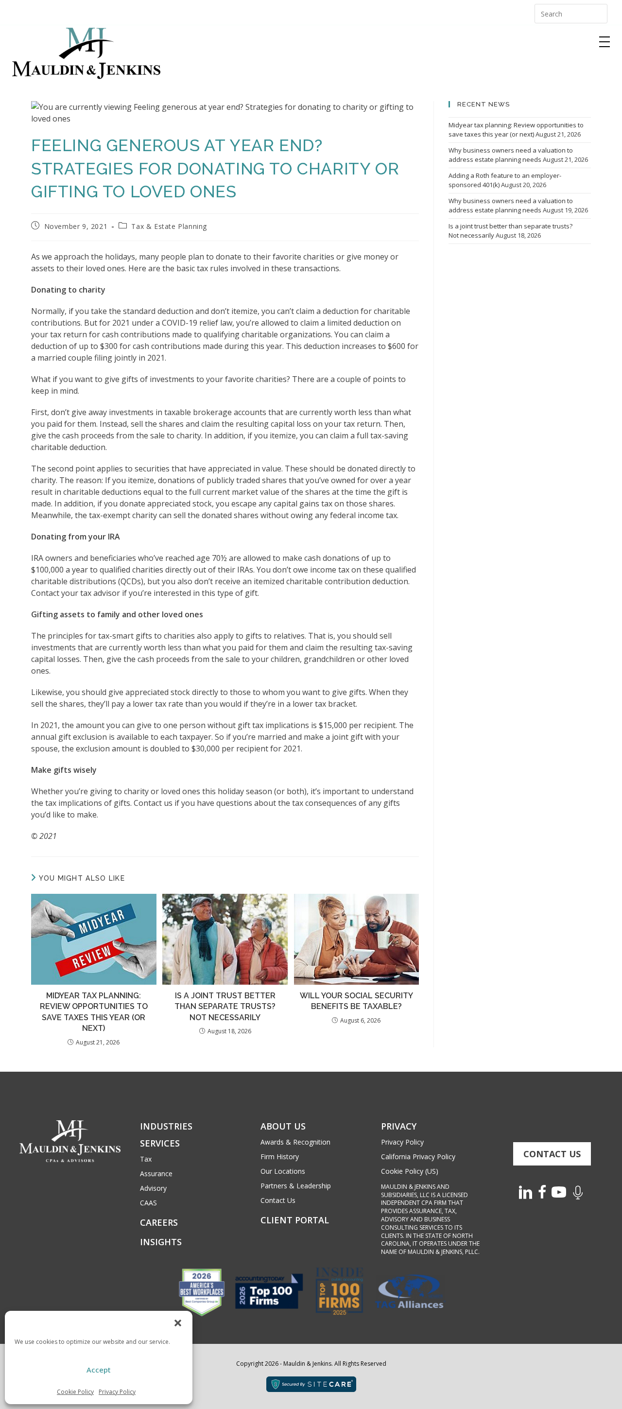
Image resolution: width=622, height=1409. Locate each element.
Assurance (156, 1173)
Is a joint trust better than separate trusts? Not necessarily (225, 1006)
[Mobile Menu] (604, 41)
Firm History (279, 1156)
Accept (98, 1369)
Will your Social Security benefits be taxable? (356, 1001)
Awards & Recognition (295, 1142)
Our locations (282, 1171)
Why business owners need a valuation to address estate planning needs (511, 155)
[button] (178, 1323)
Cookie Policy (75, 1392)
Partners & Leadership (295, 1185)
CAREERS (159, 1222)
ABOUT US (283, 1126)
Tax (146, 1159)
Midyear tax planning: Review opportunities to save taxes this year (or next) (94, 1012)
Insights (161, 1242)
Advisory (153, 1188)
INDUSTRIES (166, 1126)
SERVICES (160, 1143)
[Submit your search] (597, 12)
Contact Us (277, 1200)
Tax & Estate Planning (169, 226)
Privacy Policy (117, 1392)
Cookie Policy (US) (409, 1171)
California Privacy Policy (418, 1156)
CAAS (148, 1202)
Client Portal (294, 1220)
